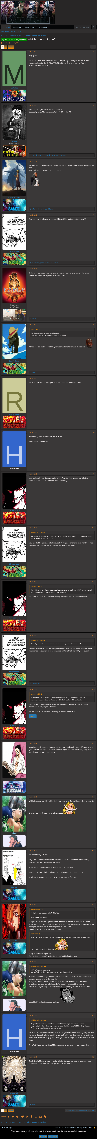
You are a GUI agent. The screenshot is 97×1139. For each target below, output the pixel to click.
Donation (17, 27)
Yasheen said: (35, 586)
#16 (93, 851)
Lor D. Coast (14, 361)
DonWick (14, 1093)
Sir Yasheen (14, 251)
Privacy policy (82, 1127)
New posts (5, 31)
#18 (93, 961)
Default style (7, 1127)
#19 (93, 1015)
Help (90, 1127)
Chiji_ (14, 779)
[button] (22, 27)
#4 (94, 215)
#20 (93, 1057)
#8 (94, 432)
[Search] (94, 27)
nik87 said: (34, 329)
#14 (93, 743)
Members (43, 27)
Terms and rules (70, 1127)
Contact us (59, 1127)
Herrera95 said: (36, 909)
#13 (93, 689)
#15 (93, 797)
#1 (94, 52)
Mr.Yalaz (5, 43)
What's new (29, 27)
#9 (94, 474)
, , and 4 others (43, 209)
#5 (94, 269)
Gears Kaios (14, 941)
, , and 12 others (49, 155)
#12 (93, 635)
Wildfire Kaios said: (37, 966)
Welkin (14, 887)
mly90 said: (34, 934)
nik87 (14, 141)
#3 (94, 161)
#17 (93, 905)
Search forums (16, 31)
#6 (94, 325)
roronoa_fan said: (37, 533)
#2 (94, 105)
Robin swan (14, 414)
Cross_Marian (14, 197)
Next (10, 47)
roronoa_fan (14, 510)
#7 (94, 378)
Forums (6, 27)
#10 (93, 528)
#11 (93, 582)
